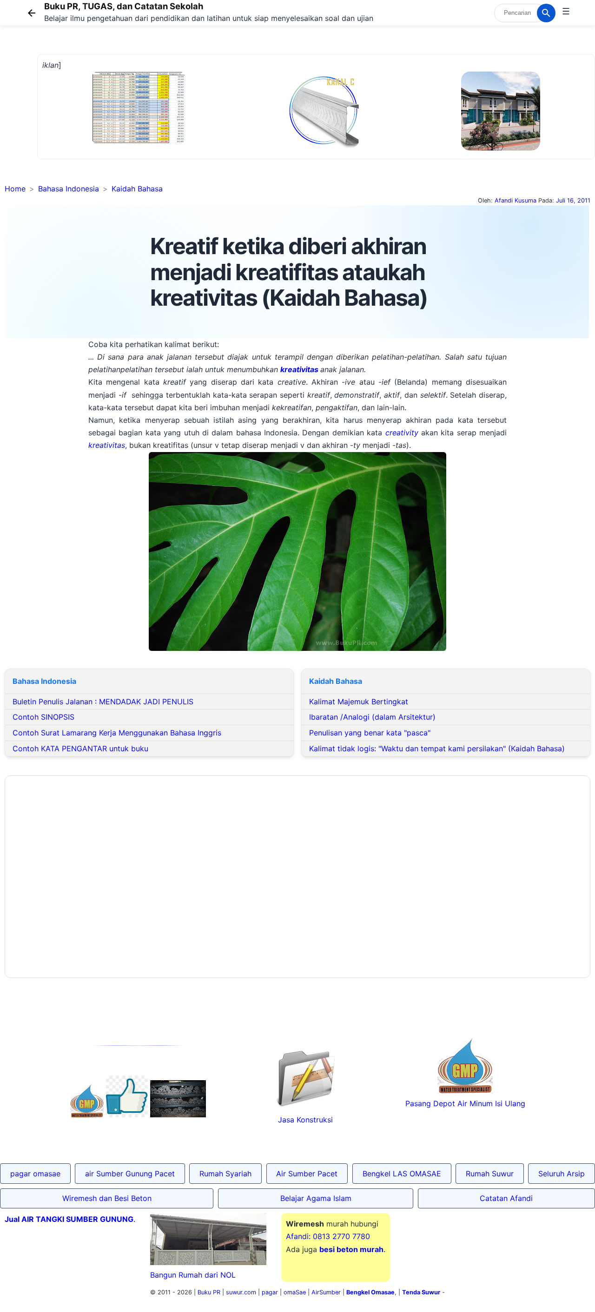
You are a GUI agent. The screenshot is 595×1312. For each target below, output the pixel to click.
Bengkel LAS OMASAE (402, 1173)
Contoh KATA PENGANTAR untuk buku (80, 748)
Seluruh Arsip (561, 1173)
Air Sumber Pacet (306, 1173)
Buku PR (209, 1292)
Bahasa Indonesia (68, 188)
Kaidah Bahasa (137, 188)
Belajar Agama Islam (315, 1198)
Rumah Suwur (490, 1173)
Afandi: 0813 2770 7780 (328, 1236)
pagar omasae (35, 1173)
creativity (403, 432)
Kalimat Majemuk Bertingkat (358, 701)
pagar (270, 1292)
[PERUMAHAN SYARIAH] (127, 1114)
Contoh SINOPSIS (43, 717)
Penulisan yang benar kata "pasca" (369, 732)
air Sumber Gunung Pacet (130, 1173)
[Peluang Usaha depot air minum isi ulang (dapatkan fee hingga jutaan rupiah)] (87, 1114)
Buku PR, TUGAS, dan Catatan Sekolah (123, 6)
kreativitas (300, 369)
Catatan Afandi (506, 1198)
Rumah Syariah (225, 1173)
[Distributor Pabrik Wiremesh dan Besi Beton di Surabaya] (178, 1114)
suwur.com (241, 1292)
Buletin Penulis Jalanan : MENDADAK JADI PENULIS (103, 701)
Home (15, 188)
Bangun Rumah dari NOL (193, 1274)
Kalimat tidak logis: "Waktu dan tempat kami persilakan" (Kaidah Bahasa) (437, 748)
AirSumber (326, 1292)
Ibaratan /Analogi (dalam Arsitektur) (372, 717)
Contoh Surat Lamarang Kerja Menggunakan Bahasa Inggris (117, 732)
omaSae (295, 1292)
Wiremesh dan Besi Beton (107, 1198)
